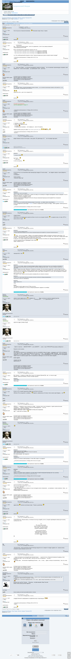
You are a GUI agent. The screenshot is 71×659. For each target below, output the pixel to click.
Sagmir (4, 188)
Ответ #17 (20, 373)
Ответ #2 (20, 65)
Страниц (4, 21)
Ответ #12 (20, 250)
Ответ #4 (20, 101)
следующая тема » (64, 20)
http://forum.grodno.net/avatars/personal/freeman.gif (25, 473)
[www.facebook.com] (7, 316)
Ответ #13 (20, 262)
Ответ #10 (20, 213)
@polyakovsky (16, 316)
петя (4, 249)
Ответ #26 (20, 545)
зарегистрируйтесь (30, 1)
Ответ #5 (20, 120)
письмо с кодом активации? (16, 2)
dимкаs (8, 18)
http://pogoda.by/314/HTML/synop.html (22, 299)
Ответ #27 (20, 554)
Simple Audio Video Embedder (33, 656)
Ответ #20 (20, 423)
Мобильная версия (35, 653)
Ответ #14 (20, 295)
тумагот (4, 26)
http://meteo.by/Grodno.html (34, 129)
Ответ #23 (20, 482)
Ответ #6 (20, 136)
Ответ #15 (20, 320)
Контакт (35, 649)
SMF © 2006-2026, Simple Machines (35, 655)
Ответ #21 (20, 447)
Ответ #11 (20, 228)
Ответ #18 (20, 389)
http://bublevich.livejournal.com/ (20, 147)
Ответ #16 (20, 344)
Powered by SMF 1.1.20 (35, 654)
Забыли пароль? (35, 642)
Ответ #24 (20, 502)
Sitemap (41, 656)
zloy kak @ (5, 572)
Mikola (4, 135)
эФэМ (4, 64)
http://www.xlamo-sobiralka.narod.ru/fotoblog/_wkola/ (26, 50)
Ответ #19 (20, 404)
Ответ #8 (20, 170)
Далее (14, 21)
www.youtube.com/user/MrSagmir (20, 209)
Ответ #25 (20, 517)
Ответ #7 (20, 151)
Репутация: (5, 30)
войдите (22, 1)
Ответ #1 (20, 43)
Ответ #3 (20, 84)
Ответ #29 (20, 595)
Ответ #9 (20, 189)
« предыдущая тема (55, 20)
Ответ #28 (20, 573)
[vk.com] (5, 201)
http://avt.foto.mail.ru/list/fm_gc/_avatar (22, 485)
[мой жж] (5, 147)
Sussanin (5, 119)
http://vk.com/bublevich (18, 146)
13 (12, 21)
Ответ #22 (20, 467)
